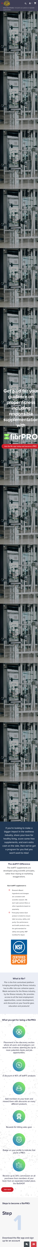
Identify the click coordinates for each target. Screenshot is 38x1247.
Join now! (7, 1189)
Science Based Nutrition (8, 7)
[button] (30, 3)
